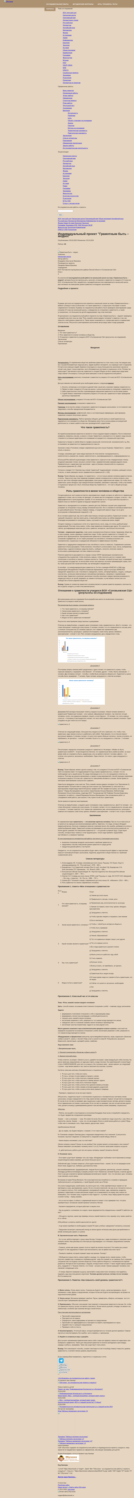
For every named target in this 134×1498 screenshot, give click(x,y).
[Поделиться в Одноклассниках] (64, 1370)
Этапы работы (68, 95)
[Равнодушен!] (59, 250)
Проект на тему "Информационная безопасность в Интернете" (80, 1389)
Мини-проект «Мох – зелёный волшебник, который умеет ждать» (81, 1396)
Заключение (67, 135)
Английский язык (69, 28)
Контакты (50, 9)
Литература (67, 25)
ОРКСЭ (65, 70)
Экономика (67, 75)
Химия (65, 38)
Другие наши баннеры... (67, 1477)
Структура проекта (69, 100)
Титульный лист (68, 105)
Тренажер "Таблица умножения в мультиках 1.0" (75, 1441)
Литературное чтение (70, 20)
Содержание (67, 108)
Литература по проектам (71, 83)
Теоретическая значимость (77, 130)
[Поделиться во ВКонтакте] (63, 1367)
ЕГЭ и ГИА (67, 201)
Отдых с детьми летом (71, 203)
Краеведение (67, 53)
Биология (66, 43)
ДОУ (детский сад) (69, 13)
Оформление (67, 98)
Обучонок (71, 1489)
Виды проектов (68, 90)
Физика (65, 33)
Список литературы (70, 138)
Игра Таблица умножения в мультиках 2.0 (73, 1411)
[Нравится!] (59, 248)
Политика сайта (63, 1485)
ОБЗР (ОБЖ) (67, 65)
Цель (70, 118)
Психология (67, 78)
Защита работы (68, 145)
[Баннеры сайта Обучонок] (77, 1382)
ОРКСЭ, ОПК (63, 229)
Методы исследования (76, 128)
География (66, 55)
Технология (72, 227)
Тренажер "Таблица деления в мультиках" (73, 1437)
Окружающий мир (69, 18)
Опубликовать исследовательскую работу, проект (76, 1378)
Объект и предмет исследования (80, 120)
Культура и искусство (71, 196)
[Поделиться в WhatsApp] (63, 1365)
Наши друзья (62, 1487)
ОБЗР (90, 225)
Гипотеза (71, 125)
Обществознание (69, 50)
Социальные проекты (70, 73)
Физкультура (67, 58)
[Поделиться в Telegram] (61, 1361)
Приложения (67, 140)
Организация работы (70, 93)
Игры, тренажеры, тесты (107, 4)
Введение (66, 110)
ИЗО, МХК (78, 225)
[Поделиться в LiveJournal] (63, 1372)
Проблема (71, 115)
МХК (64, 68)
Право (65, 186)
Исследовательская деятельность (75, 148)
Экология (66, 45)
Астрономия (67, 35)
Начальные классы (70, 156)
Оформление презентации (72, 143)
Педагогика (67, 80)
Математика (67, 30)
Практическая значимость (77, 133)
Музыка (65, 60)
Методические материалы (83, 4)
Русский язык (68, 23)
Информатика (68, 40)
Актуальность (73, 113)
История (66, 48)
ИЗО (64, 63)
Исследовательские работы (57, 4)
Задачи (70, 123)
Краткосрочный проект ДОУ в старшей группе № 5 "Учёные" (79, 1402)
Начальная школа (69, 15)
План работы (67, 103)
